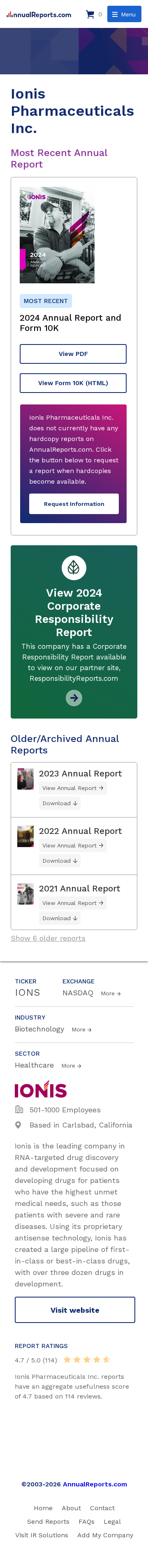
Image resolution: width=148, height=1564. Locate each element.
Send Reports (48, 1521)
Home (43, 1508)
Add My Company (105, 1535)
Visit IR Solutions (41, 1535)
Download (56, 803)
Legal (112, 1521)
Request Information (74, 504)
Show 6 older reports (48, 938)
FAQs (87, 1521)
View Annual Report (69, 788)
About (71, 1508)
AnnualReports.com (95, 1484)
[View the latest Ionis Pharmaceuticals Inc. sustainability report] (74, 703)
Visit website (75, 1310)
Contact (102, 1508)
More (108, 993)
